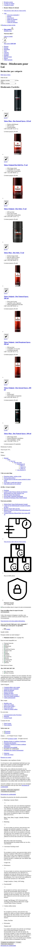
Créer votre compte (9, 704)
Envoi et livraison (8, 691)
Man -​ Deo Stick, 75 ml (14, 253)
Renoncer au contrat (6, 757)
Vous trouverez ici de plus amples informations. (13, 621)
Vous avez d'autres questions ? (12, 696)
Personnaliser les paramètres (8, 791)
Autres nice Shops (8, 754)
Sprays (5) (23, 467)
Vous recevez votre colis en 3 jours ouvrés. (15, 10)
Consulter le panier (9, 5)
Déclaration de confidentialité (8, 794)
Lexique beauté (8, 718)
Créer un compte (8, 36)
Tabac (8, 459)
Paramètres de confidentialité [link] (11, 749)
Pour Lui (13, 461)
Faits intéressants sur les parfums (12, 484)
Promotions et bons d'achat (11, 694)
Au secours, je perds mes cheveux (12, 482)
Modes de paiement (12, 19)
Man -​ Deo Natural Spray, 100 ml (17, 433)
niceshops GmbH (12, 738)
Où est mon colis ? (9, 707)
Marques (6, 458)
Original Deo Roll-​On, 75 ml (16, 165)
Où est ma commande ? (13, 15)
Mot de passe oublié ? (9, 706)
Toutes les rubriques (12, 22)
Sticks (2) (22, 468)
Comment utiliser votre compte (12, 687)
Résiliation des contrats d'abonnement (13, 750)
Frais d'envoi (10, 18)
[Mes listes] (5, 39)
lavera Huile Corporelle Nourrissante (13, 496)
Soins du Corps (18, 462)
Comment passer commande (11, 688)
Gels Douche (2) (21, 470)
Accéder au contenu (9, 3)
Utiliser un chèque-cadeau (10, 709)
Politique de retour (8, 693)
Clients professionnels (9, 697)
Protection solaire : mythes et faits (12, 476)
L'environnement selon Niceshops (12, 715)
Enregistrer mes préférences (8, 942)
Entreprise (6, 753)
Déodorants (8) (21, 464)
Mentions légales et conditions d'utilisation (15, 741)
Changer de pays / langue (15, 735)
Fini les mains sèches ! (10, 478)
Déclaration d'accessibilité (10, 747)
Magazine (6, 716)
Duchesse (6, 490)
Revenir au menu (8, 2)
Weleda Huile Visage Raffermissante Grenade (16, 504)
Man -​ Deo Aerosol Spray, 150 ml (17, 121)
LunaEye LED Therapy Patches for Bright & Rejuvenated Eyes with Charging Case (15, 492)
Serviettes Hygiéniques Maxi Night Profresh (15, 497)
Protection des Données (10, 743)
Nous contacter (11, 21)
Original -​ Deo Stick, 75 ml (15, 209)
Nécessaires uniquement (13, 789)
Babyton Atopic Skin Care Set (12, 508)
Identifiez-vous (8, 31)
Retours (9, 16)
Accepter (3, 789)
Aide (5, 13)
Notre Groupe (7, 723)
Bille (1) (22, 465)
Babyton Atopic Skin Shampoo (12, 494)
